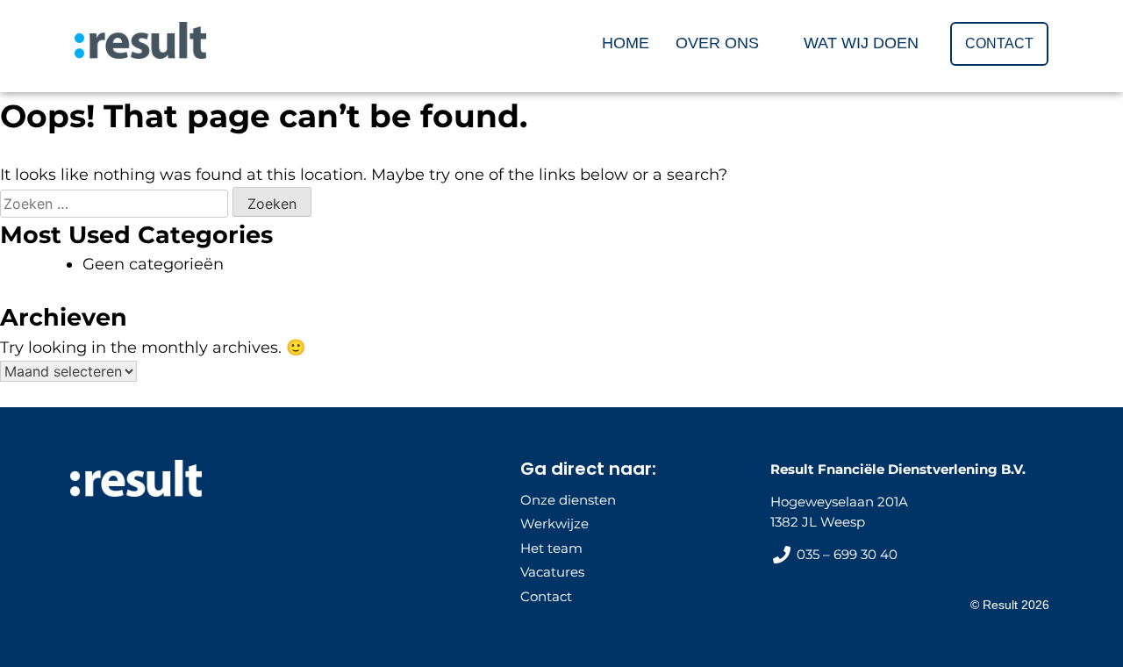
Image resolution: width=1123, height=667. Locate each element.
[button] (726, 43)
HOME (625, 43)
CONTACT (999, 43)
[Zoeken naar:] (116, 203)
